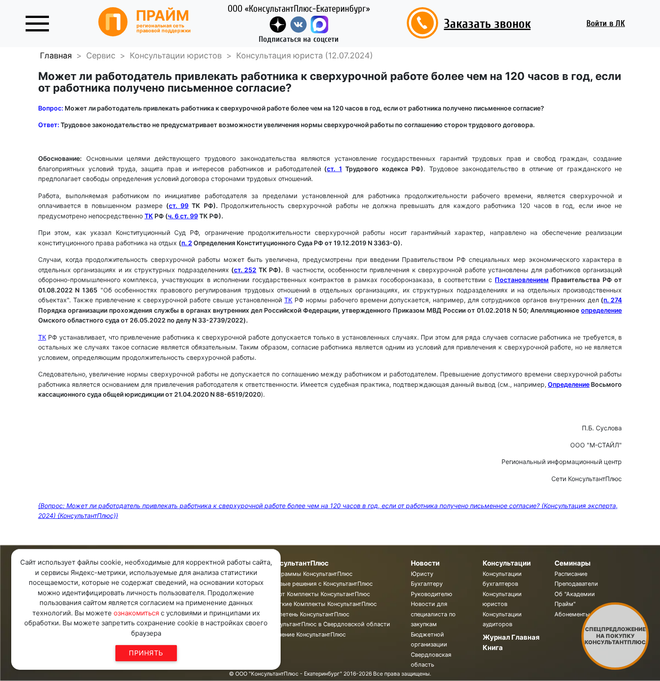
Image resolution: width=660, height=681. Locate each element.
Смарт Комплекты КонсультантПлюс (318, 594)
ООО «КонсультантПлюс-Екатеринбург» (299, 8)
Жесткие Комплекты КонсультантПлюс (322, 604)
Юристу (422, 573)
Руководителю (431, 594)
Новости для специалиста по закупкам (433, 614)
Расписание (570, 573)
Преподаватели (576, 583)
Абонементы (572, 614)
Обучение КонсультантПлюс (306, 634)
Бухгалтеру (427, 583)
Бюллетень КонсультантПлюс (308, 614)
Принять (146, 653)
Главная (56, 55)
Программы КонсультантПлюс (309, 573)
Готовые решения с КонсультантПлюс (320, 583)
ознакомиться (136, 613)
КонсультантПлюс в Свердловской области (328, 624)
